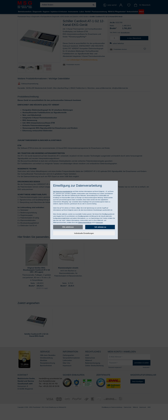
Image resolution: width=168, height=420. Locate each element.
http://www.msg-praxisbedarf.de (62, 191)
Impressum (99, 222)
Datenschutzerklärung (84, 222)
